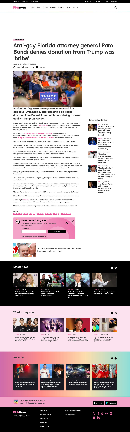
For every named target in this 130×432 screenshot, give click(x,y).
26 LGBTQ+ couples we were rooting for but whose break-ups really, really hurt (59, 249)
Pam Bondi (40, 213)
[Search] (116, 7)
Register (114, 1)
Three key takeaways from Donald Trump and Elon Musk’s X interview (105, 158)
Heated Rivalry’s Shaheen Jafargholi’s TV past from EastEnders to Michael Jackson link (78, 294)
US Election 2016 (66, 213)
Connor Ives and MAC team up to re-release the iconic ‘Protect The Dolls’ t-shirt (25, 339)
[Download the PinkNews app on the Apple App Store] (98, 403)
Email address (28, 228)
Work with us (35, 1)
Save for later (29, 67)
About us (43, 411)
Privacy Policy (44, 236)
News (38, 7)
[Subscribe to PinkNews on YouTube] (107, 414)
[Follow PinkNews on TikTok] (102, 414)
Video (68, 7)
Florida (25, 213)
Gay (30, 213)
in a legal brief (42, 125)
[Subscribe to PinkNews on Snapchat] (94, 418)
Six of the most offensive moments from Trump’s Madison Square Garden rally (105, 144)
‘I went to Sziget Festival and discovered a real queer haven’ (78, 383)
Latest (32, 7)
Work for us (44, 426)
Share (18, 67)
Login (106, 1)
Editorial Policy (45, 414)
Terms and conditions (73, 411)
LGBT (34, 213)
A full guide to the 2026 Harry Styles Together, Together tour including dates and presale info (78, 339)
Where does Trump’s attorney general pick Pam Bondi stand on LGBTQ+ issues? (106, 130)
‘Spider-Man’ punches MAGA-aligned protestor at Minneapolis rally (50, 293)
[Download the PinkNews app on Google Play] (111, 403)
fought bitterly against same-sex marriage (36, 133)
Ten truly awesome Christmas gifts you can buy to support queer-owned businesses (103, 339)
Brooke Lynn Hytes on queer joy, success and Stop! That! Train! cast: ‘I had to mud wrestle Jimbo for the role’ (104, 385)
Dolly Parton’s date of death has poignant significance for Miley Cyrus (24, 293)
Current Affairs (19, 39)
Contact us (44, 418)
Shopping (61, 7)
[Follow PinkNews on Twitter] (94, 414)
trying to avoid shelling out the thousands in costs (36, 138)
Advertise (25, 1)
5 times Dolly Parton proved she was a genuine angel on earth (104, 292)
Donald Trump (17, 213)
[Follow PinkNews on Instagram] (111, 414)
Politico (26, 200)
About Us (16, 1)
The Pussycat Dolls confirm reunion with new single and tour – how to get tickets (50, 339)
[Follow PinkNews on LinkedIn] (99, 2)
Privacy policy (70, 414)
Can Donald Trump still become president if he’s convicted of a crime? (105, 188)
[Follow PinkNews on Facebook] (98, 414)
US (58, 213)
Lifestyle (52, 7)
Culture (45, 7)
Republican (48, 213)
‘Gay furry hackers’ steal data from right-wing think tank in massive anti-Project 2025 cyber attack (106, 173)
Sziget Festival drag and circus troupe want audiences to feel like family (25, 384)
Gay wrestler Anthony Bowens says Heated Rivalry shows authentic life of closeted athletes (51, 385)
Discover (75, 7)
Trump (55, 213)
